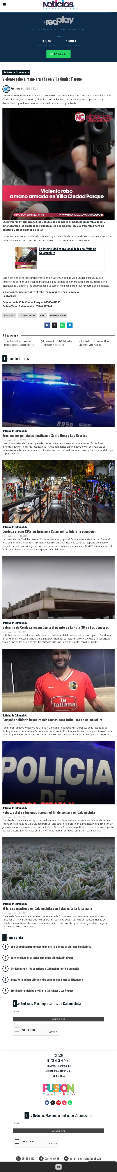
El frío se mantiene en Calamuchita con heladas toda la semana (47, 908)
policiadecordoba (27, 315)
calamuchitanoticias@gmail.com (85, 1158)
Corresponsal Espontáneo (58, 1071)
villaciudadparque (58, 315)
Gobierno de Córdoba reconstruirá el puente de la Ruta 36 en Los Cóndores (55, 627)
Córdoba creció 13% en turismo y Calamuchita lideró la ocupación (49, 531)
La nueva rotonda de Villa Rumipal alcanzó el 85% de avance (56, 342)
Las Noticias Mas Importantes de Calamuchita (47, 1003)
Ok (58, 1167)
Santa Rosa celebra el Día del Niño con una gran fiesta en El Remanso (47, 979)
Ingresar (60, 1076)
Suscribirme (59, 1019)
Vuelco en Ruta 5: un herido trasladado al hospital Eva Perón (42, 957)
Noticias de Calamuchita (16, 72)
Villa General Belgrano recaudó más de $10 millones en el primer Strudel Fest (51, 946)
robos (43, 315)
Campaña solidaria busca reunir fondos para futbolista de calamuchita (52, 719)
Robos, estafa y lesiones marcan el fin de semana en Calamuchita (48, 812)
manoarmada (9, 315)
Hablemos (60, 54)
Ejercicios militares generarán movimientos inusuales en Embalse (19, 342)
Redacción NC (17, 88)
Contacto (58, 1055)
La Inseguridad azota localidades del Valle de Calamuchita (67, 251)
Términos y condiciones (58, 1066)
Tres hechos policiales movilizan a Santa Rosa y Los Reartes (94, 342)
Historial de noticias (58, 1060)
